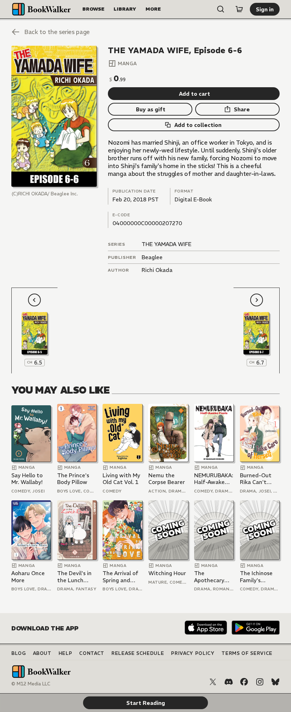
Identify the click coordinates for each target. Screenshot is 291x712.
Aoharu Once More (28, 577)
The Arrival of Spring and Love (120, 577)
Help (65, 653)
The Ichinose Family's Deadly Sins (256, 577)
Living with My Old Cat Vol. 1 (121, 479)
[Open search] (221, 9)
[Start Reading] (54, 116)
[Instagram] (260, 682)
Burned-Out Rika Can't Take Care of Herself (256, 479)
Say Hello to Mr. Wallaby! (27, 479)
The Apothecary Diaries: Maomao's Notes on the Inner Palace (211, 577)
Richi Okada (157, 270)
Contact (91, 653)
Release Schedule (137, 653)
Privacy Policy (192, 653)
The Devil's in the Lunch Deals (74, 577)
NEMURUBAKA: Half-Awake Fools (213, 479)
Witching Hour (167, 573)
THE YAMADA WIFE (166, 244)
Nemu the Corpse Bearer (166, 479)
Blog (18, 653)
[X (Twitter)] (213, 682)
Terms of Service (246, 653)
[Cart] (239, 9)
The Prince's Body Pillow (73, 479)
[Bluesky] (275, 682)
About (42, 653)
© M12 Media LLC (30, 684)
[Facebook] (244, 682)
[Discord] (228, 682)
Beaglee (152, 257)
